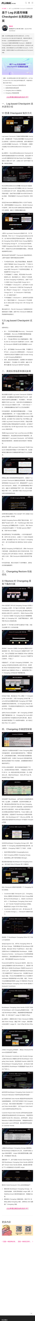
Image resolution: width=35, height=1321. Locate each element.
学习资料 (4, 8)
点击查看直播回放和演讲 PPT (17, 97)
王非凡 (11, 26)
